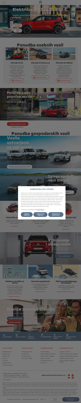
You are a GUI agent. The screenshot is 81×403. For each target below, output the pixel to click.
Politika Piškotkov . (40, 209)
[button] (27, 214)
